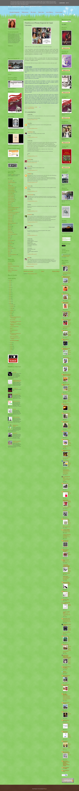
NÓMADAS (65, 510)
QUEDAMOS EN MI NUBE (66, 451)
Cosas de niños (59, 12)
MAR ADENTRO (66, 461)
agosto (11, 311)
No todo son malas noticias (14, 326)
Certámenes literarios (11, 187)
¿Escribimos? (15, 433)
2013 (10, 296)
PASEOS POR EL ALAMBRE (66, 768)
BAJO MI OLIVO (66, 720)
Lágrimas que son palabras (14, 336)
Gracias (11, 328)
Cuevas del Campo (11, 201)
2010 (10, 301)
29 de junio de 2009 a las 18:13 (32, 201)
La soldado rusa (15, 388)
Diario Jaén (41, 12)
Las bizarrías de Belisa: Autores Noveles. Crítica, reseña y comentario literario (67, 657)
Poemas (9, 237)
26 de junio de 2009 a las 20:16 (32, 128)
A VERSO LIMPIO (66, 529)
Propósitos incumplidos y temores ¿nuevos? (17, 442)
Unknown (29, 186)
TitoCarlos (29, 225)
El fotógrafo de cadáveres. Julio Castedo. (69, 661)
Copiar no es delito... (69, 725)
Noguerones (10, 231)
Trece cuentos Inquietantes (12, 254)
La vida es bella (65, 668)
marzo (11, 346)
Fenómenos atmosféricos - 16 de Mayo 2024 (69, 389)
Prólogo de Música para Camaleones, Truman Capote (66, 479)
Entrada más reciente (28, 271)
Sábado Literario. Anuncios (15, 426)
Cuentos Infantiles (11, 198)
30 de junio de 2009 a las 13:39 (32, 222)
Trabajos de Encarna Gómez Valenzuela (66, 277)
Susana (28, 123)
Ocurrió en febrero (66, 413)
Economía (9, 205)
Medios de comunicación (12, 223)
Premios (9, 242)
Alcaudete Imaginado (14, 12)
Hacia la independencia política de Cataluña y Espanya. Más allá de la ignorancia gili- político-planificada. (67, 697)
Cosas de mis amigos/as (11, 191)
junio (11, 315)
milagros (28, 166)
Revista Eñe (10, 263)
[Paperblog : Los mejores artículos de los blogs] (64, 775)
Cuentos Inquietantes (11, 199)
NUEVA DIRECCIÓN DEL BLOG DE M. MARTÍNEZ (66, 578)
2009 (10, 303)
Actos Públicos (49, 12)
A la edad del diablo (66, 311)
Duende (9, 204)
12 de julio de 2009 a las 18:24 (32, 264)
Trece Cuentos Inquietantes (65, 732)
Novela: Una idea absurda (12, 234)
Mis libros (9, 227)
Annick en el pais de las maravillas (66, 676)
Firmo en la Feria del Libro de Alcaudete (15, 338)
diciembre (12, 304)
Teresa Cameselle (30, 194)
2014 (10, 294)
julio (11, 313)
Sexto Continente (66, 469)
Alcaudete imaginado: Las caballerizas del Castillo (17, 381)
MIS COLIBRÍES (69, 713)
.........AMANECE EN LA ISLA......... (66, 603)
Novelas (9, 235)
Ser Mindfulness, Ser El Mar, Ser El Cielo (69, 464)
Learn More (62, 2)
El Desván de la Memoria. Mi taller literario (13, 267)
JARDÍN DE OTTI (69, 605)
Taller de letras (65, 576)
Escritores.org (10, 264)
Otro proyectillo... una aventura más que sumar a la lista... (66, 614)
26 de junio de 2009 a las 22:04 (32, 137)
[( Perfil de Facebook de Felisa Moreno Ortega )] (66, 256)
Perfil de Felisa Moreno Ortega (66, 254)
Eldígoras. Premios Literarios (12, 270)
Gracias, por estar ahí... (16, 401)
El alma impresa (66, 636)
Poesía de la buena (11, 240)
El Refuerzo (69, 754)
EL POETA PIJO (66, 599)
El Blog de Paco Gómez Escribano (67, 625)
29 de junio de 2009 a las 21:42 (32, 211)
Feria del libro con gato (69, 493)
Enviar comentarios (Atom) (32, 273)
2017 (10, 289)
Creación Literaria (11, 194)
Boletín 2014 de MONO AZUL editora (67, 500)
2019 (10, 285)
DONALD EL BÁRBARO (69, 306)
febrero (11, 348)
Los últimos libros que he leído (69, 639)
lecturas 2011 (10, 218)
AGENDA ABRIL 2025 (69, 360)
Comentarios (65, 240)
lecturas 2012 (10, 220)
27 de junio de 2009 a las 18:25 (32, 182)
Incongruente (29, 214)
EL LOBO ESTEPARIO (65, 694)
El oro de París (65, 672)
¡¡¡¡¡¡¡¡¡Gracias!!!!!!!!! (16, 394)
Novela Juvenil (10, 232)
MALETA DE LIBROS (67, 319)
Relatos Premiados (31, 108)
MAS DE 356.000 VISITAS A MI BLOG (69, 280)
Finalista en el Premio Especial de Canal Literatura (15, 317)
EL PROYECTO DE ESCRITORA (66, 349)
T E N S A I (69, 342)
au (8, 184)
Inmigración (10, 210)
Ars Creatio (10, 271)
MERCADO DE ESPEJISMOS (65, 303)
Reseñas (9, 249)
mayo (11, 342)
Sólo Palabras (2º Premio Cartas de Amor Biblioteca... (15, 322)
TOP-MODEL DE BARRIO (14, 340)
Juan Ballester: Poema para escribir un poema (66, 531)
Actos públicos (10, 180)
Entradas (64, 238)
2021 (10, 282)
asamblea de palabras (66, 265)
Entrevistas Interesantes (11, 209)
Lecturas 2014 (10, 221)
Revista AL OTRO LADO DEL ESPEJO (66, 583)
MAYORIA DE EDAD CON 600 (69, 314)
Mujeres (9, 229)
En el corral (69, 512)
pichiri (28, 257)
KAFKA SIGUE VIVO (69, 287)
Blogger (45, 788)
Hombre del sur (69, 585)
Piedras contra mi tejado (66, 560)
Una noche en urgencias (14, 330)
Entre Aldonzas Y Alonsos (66, 404)
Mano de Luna (65, 431)
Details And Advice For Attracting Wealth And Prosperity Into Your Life (67, 620)
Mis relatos (33, 12)
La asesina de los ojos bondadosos (13, 212)
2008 (10, 352)
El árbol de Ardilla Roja (66, 385)
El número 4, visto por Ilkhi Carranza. (69, 736)
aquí (12, 174)
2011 (10, 299)
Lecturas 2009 (10, 215)
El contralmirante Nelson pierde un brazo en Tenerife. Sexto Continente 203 (67, 472)
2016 (10, 291)
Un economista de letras (66, 771)
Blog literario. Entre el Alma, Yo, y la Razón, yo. (67, 375)
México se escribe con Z (69, 688)
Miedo (11, 331)
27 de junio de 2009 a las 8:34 (32, 162)
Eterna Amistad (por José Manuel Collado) (69, 407)
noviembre (12, 306)
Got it (67, 2)
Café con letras (65, 483)
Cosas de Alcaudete (11, 188)
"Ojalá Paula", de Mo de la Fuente (69, 594)
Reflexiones (10, 246)
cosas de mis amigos (11, 190)
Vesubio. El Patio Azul (69, 433)
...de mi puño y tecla (66, 618)
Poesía (9, 238)
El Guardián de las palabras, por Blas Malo (69, 426)
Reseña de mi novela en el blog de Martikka (15, 324)
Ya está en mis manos (16, 417)
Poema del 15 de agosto (66, 561)
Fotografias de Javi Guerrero (66, 703)
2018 (10, 287)
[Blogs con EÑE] (68, 782)
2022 (10, 280)
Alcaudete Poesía (66, 644)
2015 (10, 292)
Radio (9, 245)
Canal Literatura (10, 268)
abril (11, 344)
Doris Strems (65, 712)
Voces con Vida (12, 319)
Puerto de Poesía (66, 439)
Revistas (9, 251)
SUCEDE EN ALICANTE (69, 416)
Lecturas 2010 (10, 216)
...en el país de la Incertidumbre (65, 541)
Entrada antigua (55, 271)
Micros (9, 224)
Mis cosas (9, 226)
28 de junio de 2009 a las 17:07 (32, 191)
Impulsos (64, 671)
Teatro (9, 252)
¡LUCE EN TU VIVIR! (69, 378)
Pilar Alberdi (65, 330)
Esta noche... (15, 372)
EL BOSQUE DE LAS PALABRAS (67, 667)
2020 (10, 284)
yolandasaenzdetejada (67, 534)
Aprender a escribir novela (66, 612)
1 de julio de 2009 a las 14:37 (32, 254)
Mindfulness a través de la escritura (69, 352)
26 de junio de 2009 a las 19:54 (32, 119)
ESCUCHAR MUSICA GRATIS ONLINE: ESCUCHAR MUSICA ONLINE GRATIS (66, 763)
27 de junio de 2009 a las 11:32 (32, 170)
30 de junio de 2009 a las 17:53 (32, 235)
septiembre (12, 310)
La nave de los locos (66, 491)
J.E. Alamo (29, 159)
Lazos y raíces (65, 394)
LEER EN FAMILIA (69, 554)
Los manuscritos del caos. (66, 477)
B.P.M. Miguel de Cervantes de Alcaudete (66, 550)
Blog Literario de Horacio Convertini (66, 752)
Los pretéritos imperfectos (65, 742)
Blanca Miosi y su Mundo (66, 340)
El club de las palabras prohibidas (13, 207)
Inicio (42, 271)
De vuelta (14, 409)
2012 (10, 298)
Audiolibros (10, 185)
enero (11, 349)
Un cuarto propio (66, 519)
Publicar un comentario (30, 266)
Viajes (9, 256)
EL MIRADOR (65, 285)
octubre (11, 308)
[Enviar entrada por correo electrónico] (39, 107)
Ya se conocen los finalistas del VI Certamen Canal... (15, 334)
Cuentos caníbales (11, 196)
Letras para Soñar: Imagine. (66, 685)
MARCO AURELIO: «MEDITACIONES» (69, 334)
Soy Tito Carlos (65, 723)
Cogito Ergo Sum (66, 294)
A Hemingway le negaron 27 (66, 422)
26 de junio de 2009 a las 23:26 (32, 156)
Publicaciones (25, 12)
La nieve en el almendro (12, 213)
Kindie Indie (65, 591)
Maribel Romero (30, 132)
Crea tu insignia (64, 257)
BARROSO (29, 173)
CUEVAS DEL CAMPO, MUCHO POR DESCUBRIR (66, 565)
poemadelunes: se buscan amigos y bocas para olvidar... (66, 536)
